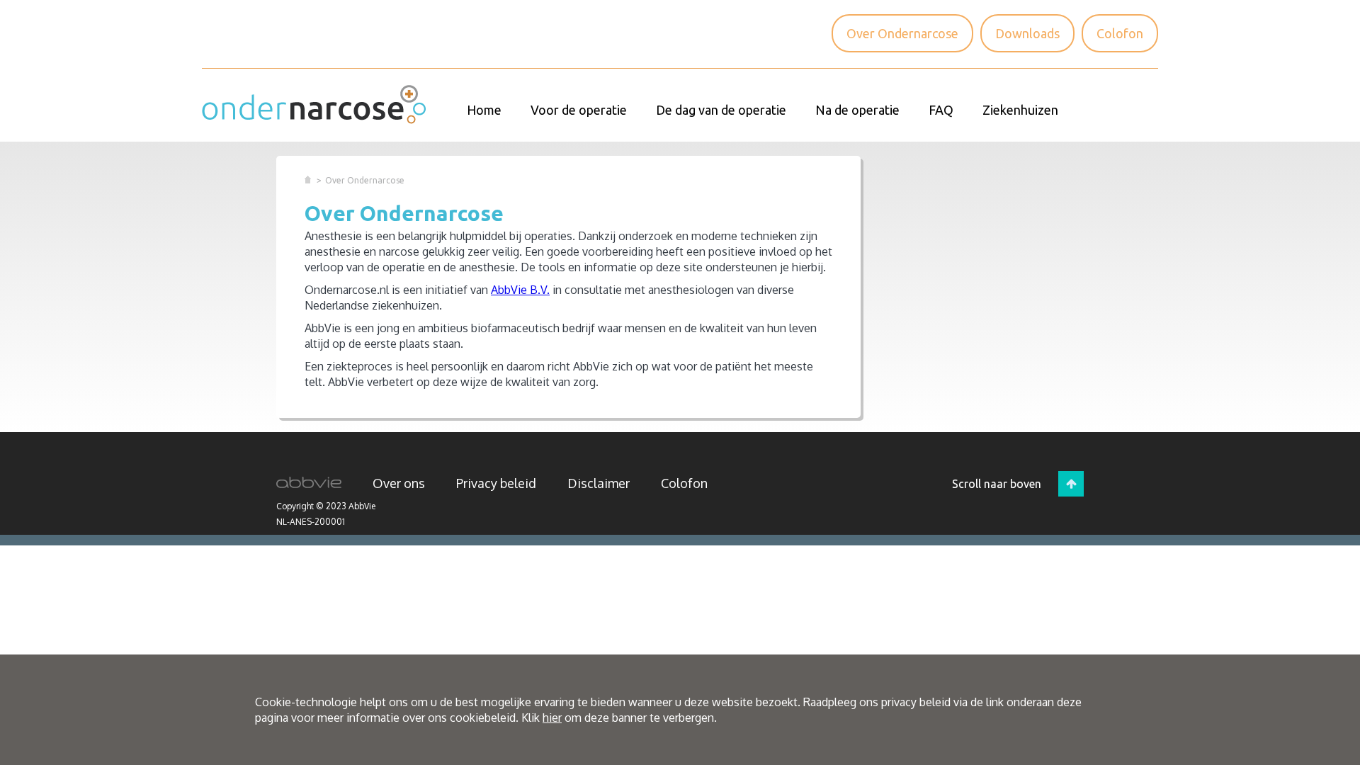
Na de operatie (857, 110)
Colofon (1119, 33)
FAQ (941, 110)
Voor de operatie (579, 110)
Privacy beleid (496, 483)
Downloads (1027, 33)
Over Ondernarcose (902, 33)
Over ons (399, 483)
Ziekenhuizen (1020, 110)
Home (484, 110)
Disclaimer (598, 483)
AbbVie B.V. (520, 290)
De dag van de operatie (721, 110)
